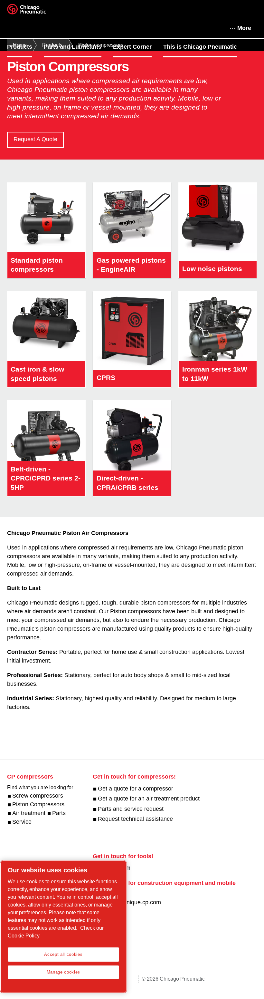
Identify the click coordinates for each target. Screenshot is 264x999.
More (244, 28)
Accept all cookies (63, 954)
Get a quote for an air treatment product (149, 798)
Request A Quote (35, 139)
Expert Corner (132, 47)
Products (19, 47)
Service (22, 822)
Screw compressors (37, 795)
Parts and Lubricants (72, 47)
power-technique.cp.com (129, 902)
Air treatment (28, 813)
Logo (34, 11)
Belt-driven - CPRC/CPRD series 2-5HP (45, 478)
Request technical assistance (135, 819)
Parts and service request (131, 809)
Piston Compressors (38, 804)
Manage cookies (63, 972)
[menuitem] (25, 46)
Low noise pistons (212, 268)
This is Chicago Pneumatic (200, 47)
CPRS (106, 377)
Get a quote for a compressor (135, 788)
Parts (59, 813)
